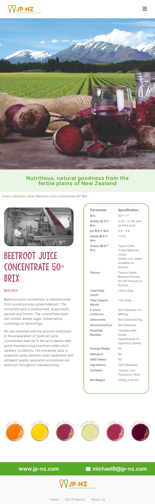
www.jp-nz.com (39, 469)
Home (6, 196)
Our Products (75, 499)
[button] (145, 9)
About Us (98, 499)
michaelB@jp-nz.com (120, 469)
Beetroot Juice (23, 196)
